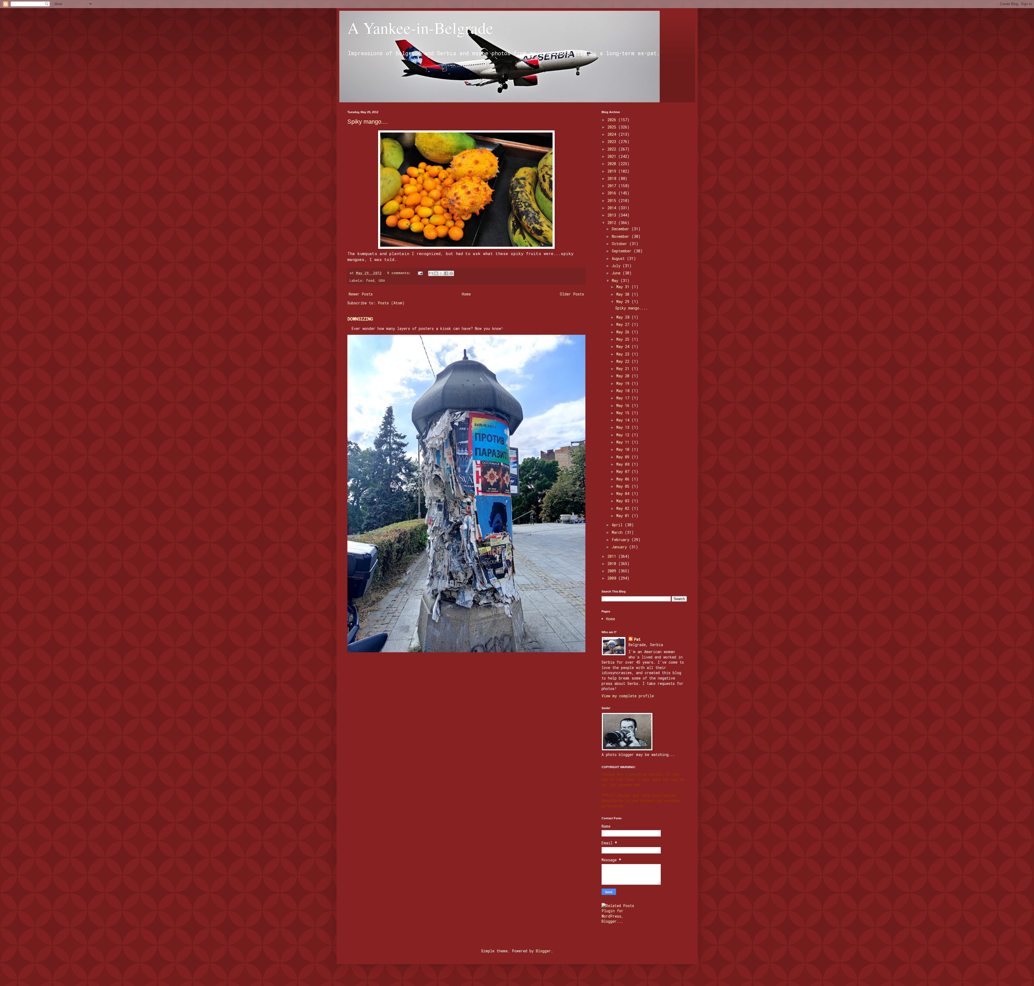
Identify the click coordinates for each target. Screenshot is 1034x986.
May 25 (623, 339)
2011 (612, 556)
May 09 (623, 456)
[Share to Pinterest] (451, 273)
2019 (612, 171)
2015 (612, 200)
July (617, 265)
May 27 (623, 324)
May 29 (623, 301)
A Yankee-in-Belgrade (420, 27)
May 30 (623, 294)
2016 (612, 193)
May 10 (623, 449)
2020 (612, 163)
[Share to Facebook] (446, 273)
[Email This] (431, 273)
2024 (612, 134)
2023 (612, 141)
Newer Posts (361, 294)
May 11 (623, 442)
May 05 (623, 486)
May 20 (623, 375)
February (621, 539)
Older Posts (572, 294)
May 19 (623, 383)
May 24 (623, 346)
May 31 (623, 286)
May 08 (623, 464)
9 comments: (400, 273)
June (617, 273)
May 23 (623, 354)
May (616, 280)
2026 (612, 119)
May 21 (623, 368)
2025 (612, 127)
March (618, 532)
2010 (612, 563)
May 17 (623, 397)
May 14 (623, 420)
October (620, 243)
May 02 (623, 508)
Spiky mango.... (367, 121)
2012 (612, 222)
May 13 (623, 427)
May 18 (623, 390)
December (621, 228)
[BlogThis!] (436, 273)
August (619, 258)
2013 (612, 215)
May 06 (623, 479)
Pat (637, 639)
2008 (612, 578)
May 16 (623, 405)
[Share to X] (441, 273)
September (623, 250)
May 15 (623, 412)
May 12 (623, 434)
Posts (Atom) (391, 302)
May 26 (623, 332)
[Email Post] (420, 273)
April (618, 524)
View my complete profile (628, 695)
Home (466, 294)
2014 (612, 207)
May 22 (623, 361)
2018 (612, 178)
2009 (612, 570)
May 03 (623, 500)
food (370, 280)
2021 (612, 156)
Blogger (543, 950)
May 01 (623, 515)
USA (382, 280)
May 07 (623, 471)
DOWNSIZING (360, 319)
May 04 (623, 493)
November (621, 236)
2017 (612, 185)
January (620, 546)
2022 (612, 149)
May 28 (623, 317)
